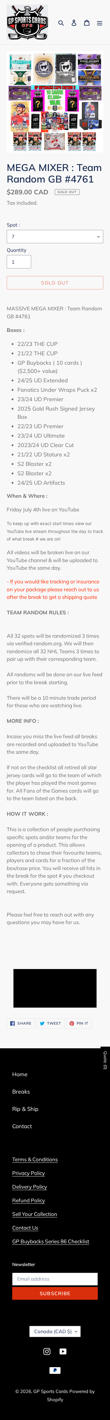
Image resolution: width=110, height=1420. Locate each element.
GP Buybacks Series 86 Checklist (50, 1241)
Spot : (13, 225)
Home (20, 1074)
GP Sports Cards (50, 1391)
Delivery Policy (29, 1186)
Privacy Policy (28, 1173)
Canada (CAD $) (53, 1331)
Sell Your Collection (34, 1214)
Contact (22, 1126)
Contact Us (25, 1227)
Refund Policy (28, 1200)
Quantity (17, 250)
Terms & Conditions (35, 1159)
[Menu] (99, 22)
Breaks (21, 1091)
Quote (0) (105, 1060)
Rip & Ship (25, 1108)
